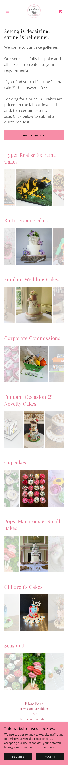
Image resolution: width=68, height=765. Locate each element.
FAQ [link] (34, 714)
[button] (8, 11)
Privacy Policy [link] (34, 703)
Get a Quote (34, 135)
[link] (34, 11)
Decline (18, 756)
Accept (50, 756)
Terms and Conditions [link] (34, 709)
